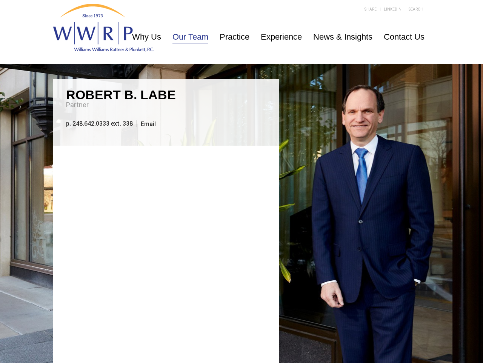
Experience (281, 37)
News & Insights (342, 37)
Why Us (146, 37)
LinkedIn (392, 9)
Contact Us (404, 37)
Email (148, 123)
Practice (234, 37)
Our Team (190, 37)
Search (416, 9)
